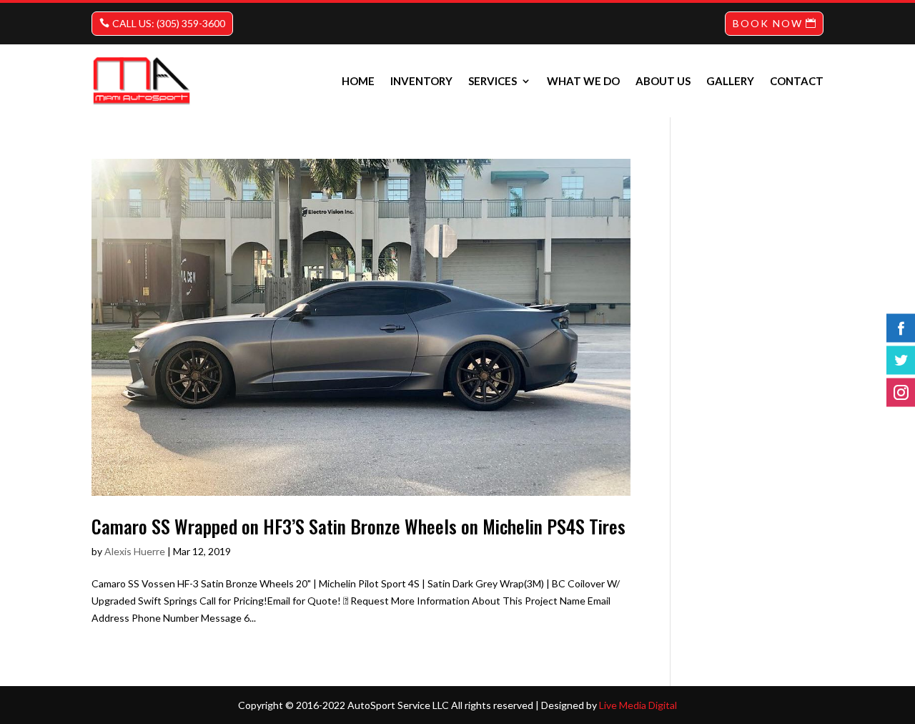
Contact (797, 80)
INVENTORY (421, 80)
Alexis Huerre (134, 551)
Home (358, 80)
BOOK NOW (768, 23)
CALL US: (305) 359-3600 (168, 23)
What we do (583, 80)
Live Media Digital (638, 705)
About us (663, 80)
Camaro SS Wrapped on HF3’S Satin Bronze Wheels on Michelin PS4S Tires (358, 526)
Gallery (730, 80)
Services (492, 80)
